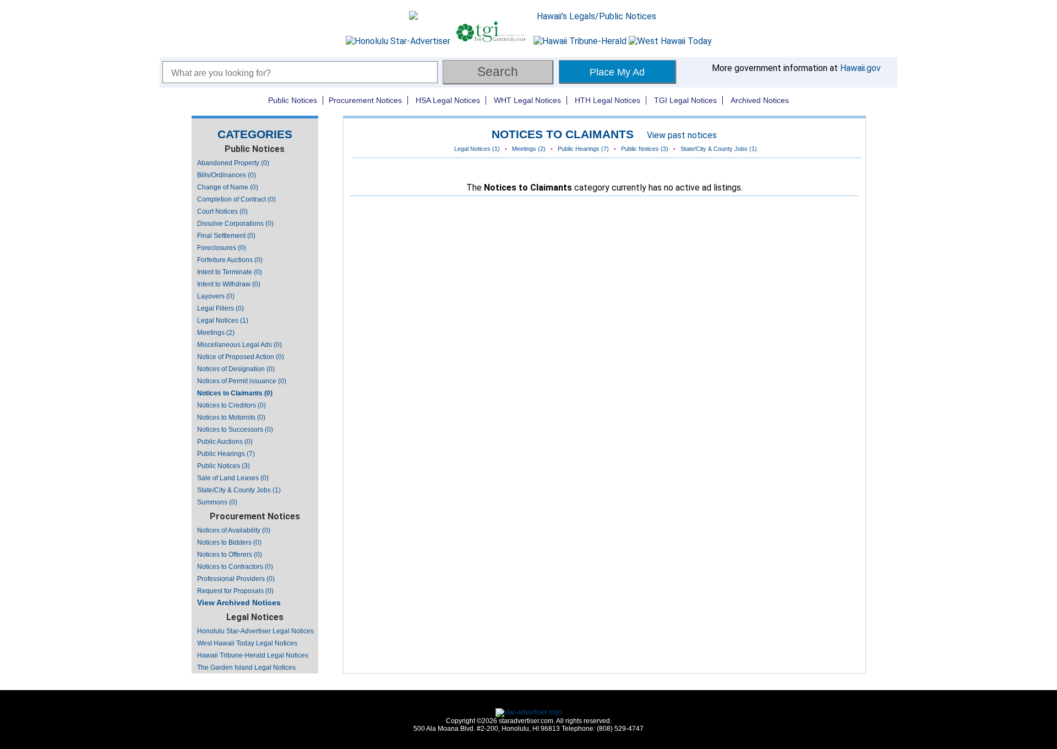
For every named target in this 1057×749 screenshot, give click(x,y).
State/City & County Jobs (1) (239, 490)
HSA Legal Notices (448, 100)
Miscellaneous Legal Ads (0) (239, 345)
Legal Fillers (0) (220, 308)
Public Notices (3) (223, 466)
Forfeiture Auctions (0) (230, 260)
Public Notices (292, 100)
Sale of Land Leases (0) (233, 478)
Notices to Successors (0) (235, 429)
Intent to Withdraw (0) (228, 284)
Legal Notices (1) (222, 320)
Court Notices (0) (222, 211)
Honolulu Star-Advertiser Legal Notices (255, 631)
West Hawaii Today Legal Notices (247, 643)
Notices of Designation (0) (236, 369)
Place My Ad (617, 72)
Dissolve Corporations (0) (235, 223)
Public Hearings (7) (226, 454)
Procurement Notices (365, 100)
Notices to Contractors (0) (235, 567)
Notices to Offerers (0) (229, 554)
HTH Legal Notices (607, 100)
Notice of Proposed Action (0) (240, 357)
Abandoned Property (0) (233, 163)
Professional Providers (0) (236, 579)
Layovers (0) (216, 296)
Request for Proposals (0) (235, 591)
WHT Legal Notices (527, 100)
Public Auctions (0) (225, 442)
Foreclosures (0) (221, 248)
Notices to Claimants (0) (235, 393)
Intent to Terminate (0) (229, 272)
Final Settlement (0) (226, 236)
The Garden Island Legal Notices (246, 667)
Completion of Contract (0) (236, 199)
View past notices (682, 135)
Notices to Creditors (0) (231, 405)
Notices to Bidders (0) (229, 542)
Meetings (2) (216, 332)
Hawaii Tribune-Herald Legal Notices (252, 655)
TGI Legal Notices (685, 100)
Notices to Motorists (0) (231, 417)
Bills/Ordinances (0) (226, 175)
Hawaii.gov (860, 68)
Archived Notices (760, 100)
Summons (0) (217, 502)
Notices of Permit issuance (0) (241, 381)
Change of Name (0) (227, 187)
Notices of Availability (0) (233, 530)
